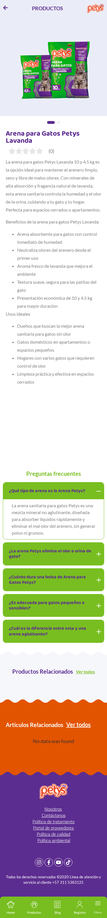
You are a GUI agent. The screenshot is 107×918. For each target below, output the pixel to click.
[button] (51, 122)
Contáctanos (54, 815)
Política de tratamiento (53, 821)
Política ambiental (53, 840)
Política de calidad (53, 834)
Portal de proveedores (53, 828)
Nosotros (53, 809)
